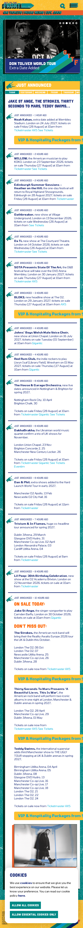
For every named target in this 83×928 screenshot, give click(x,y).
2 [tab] (63, 23)
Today (12, 92)
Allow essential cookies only (34, 914)
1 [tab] (60, 23)
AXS (34, 130)
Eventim (19, 466)
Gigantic (37, 343)
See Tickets (45, 130)
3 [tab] (67, 23)
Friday (54, 92)
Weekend (40, 92)
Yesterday (26, 92)
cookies (26, 883)
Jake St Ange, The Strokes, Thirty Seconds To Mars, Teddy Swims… (41, 103)
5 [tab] (73, 23)
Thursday (68, 92)
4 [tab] (70, 23)
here (21, 895)
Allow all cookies (25, 905)
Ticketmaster (22, 130)
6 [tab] (76, 23)
